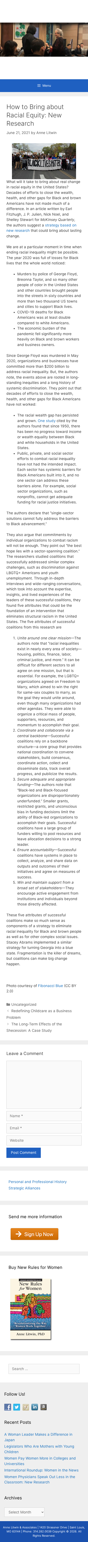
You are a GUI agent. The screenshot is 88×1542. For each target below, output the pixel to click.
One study (47, 421)
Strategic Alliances (24, 1188)
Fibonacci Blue (50, 986)
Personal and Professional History (38, 1182)
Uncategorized (24, 1004)
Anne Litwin (42, 61)
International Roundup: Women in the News (41, 1470)
